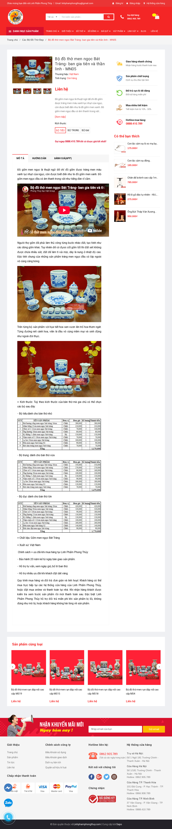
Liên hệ (11, 767)
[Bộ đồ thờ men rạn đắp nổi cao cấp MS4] (143, 667)
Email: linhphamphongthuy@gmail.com (74, 3)
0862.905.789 (133, 19)
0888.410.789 (72, 141)
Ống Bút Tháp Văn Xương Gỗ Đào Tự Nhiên (141, 212)
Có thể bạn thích (126, 136)
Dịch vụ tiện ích (53, 762)
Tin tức (10, 762)
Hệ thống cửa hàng (156, 3)
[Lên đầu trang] (163, 808)
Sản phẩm (12, 757)
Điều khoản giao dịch (56, 757)
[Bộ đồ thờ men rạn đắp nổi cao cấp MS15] (67, 667)
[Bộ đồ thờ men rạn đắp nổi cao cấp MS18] (105, 667)
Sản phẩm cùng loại (27, 644)
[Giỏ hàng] (157, 17)
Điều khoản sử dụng (55, 752)
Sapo (119, 824)
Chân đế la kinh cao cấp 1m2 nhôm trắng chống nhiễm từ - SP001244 (142, 178)
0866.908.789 (143, 793)
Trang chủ (12, 752)
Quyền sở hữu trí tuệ (56, 767)
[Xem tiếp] (60, 116)
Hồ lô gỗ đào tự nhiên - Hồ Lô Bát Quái (142, 195)
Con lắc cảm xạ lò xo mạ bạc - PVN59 (142, 143)
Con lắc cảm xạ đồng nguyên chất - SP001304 (140, 160)
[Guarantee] (102, 798)
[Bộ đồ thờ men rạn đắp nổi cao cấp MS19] (28, 667)
